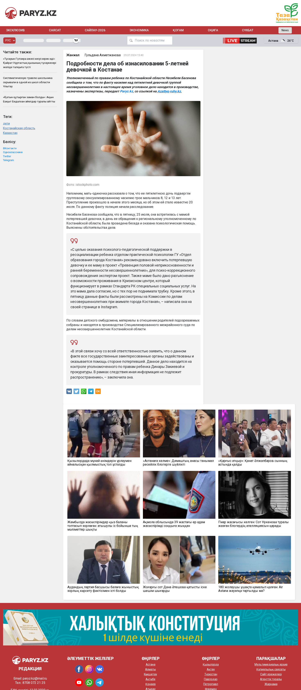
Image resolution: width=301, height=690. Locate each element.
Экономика (139, 30)
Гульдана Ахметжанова (103, 55)
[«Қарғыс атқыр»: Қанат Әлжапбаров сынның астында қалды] (254, 433)
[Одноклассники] (98, 392)
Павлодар (210, 679)
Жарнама (271, 684)
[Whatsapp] (83, 392)
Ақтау (211, 669)
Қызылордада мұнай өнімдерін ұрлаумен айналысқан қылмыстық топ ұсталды (99, 462)
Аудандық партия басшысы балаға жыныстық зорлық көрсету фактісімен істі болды (103, 589)
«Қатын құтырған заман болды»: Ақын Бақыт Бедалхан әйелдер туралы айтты (29, 99)
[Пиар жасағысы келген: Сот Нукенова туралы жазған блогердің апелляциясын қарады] (254, 495)
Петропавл (210, 684)
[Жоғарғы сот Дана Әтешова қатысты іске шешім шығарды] (179, 560)
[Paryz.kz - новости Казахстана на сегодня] (30, 13)
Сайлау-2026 (95, 30)
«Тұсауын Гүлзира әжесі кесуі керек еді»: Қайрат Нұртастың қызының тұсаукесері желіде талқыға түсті (29, 63)
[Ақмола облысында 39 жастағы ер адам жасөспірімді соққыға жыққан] (179, 495)
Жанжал (72, 55)
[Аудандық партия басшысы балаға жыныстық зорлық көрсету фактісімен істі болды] (103, 560)
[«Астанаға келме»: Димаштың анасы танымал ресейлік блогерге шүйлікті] (179, 433)
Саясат (55, 30)
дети (6, 123)
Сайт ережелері (271, 674)
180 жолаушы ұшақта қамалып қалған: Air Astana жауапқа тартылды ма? (250, 589)
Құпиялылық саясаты (271, 669)
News (285, 30)
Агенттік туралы (271, 679)
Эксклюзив (15, 30)
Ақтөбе (150, 679)
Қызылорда (211, 664)
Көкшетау (150, 674)
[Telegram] (91, 392)
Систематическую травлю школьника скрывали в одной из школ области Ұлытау (27, 82)
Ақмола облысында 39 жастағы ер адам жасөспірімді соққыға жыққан (174, 524)
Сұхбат (247, 30)
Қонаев (150, 684)
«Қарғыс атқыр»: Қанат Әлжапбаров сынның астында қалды (252, 462)
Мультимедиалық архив (271, 664)
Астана (150, 664)
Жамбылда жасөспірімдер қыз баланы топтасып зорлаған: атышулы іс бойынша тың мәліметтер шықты (102, 525)
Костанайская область (19, 128)
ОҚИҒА (213, 30)
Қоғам (178, 30)
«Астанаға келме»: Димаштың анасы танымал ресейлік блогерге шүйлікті (178, 462)
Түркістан (210, 674)
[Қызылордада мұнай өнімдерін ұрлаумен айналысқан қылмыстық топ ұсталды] (103, 433)
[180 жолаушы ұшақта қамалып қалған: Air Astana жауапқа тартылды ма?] (254, 560)
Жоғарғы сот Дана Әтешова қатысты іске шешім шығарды (175, 589)
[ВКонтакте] (69, 392)
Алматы (150, 669)
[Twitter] (76, 392)
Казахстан (10, 133)
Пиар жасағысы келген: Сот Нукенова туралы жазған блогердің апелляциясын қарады (253, 524)
